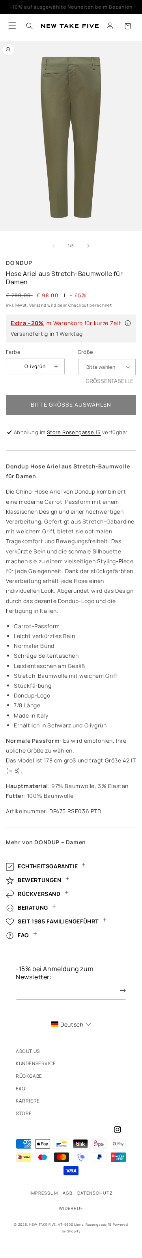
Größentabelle (110, 381)
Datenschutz (95, 1193)
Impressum (44, 1193)
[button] (127, 26)
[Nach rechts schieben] (88, 245)
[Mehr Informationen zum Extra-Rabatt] (128, 323)
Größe (85, 351)
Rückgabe (29, 1076)
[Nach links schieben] (53, 245)
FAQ (21, 1088)
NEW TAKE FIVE (42, 1224)
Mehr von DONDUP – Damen (46, 842)
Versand (37, 305)
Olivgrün (35, 366)
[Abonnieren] (117, 990)
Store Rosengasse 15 (74, 432)
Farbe (13, 351)
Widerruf (71, 1208)
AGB (68, 1193)
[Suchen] (29, 26)
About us (28, 1051)
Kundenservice (36, 1063)
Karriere (28, 1100)
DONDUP (19, 262)
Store (24, 1113)
